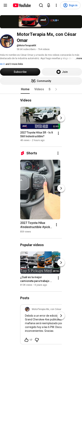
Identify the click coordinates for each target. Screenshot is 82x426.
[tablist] (41, 89)
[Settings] (56, 5)
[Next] (61, 118)
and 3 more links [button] (14, 64)
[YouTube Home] (21, 5)
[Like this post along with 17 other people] (26, 340)
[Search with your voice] (48, 5)
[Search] (41, 5)
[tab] (25, 89)
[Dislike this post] (37, 340)
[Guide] (5, 5)
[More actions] (58, 133)
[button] (56, 89)
